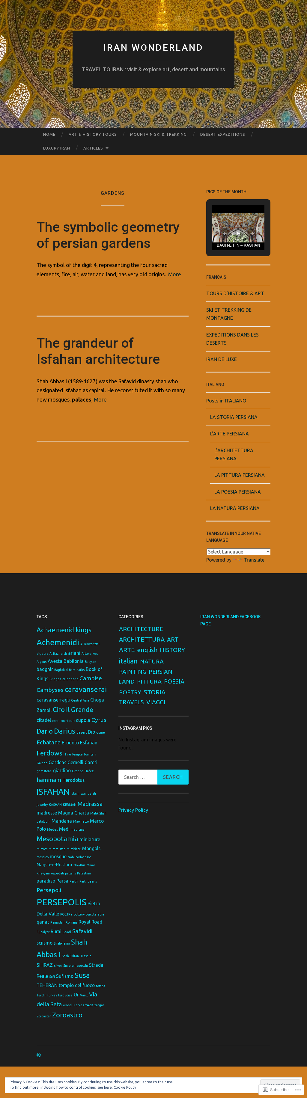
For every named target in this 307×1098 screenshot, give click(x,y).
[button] (224, 233)
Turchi (41, 995)
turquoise (65, 995)
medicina (78, 829)
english (147, 649)
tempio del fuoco (77, 985)
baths (80, 670)
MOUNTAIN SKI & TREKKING (158, 134)
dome (100, 732)
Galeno (42, 763)
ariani (74, 653)
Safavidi (82, 931)
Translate (254, 559)
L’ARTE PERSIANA (229, 433)
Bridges (55, 679)
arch (64, 653)
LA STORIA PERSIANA (234, 417)
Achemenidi (58, 642)
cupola (83, 720)
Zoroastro (67, 1015)
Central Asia (80, 700)
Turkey (52, 995)
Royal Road (90, 921)
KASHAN (55, 804)
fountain (90, 754)
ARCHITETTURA (142, 639)
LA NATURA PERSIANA (235, 508)
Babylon (90, 661)
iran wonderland (153, 47)
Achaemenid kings (64, 630)
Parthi (74, 881)
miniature (89, 839)
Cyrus (98, 720)
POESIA (174, 681)
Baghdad (61, 670)
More (174, 274)
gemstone (44, 771)
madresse (47, 812)
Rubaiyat (43, 932)
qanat (43, 921)
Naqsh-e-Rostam (54, 864)
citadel (44, 720)
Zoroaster (44, 1016)
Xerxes (78, 1005)
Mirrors (42, 849)
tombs (100, 986)
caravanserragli (53, 699)
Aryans (41, 661)
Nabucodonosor (79, 857)
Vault (84, 995)
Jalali (92, 793)
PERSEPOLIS (61, 902)
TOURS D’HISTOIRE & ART (235, 293)
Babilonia (74, 661)
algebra (42, 653)
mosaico (43, 857)
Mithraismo (57, 849)
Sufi (52, 976)
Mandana (62, 821)
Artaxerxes (90, 653)
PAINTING (132, 671)
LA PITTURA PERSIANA (239, 475)
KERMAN (69, 804)
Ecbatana (49, 742)
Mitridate (74, 849)
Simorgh (69, 965)
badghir (45, 669)
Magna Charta (73, 812)
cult (72, 721)
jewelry (42, 804)
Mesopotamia (57, 838)
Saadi (67, 932)
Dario (45, 731)
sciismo (44, 942)
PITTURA (149, 681)
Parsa (62, 880)
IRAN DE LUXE (221, 359)
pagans (70, 873)
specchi (82, 965)
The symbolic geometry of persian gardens (108, 235)
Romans (71, 922)
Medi (64, 829)
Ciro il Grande (73, 709)
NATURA (152, 661)
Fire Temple (74, 754)
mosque (58, 856)
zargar (99, 1005)
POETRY (66, 914)
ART (173, 639)
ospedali (57, 873)
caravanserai (86, 689)
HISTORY (172, 649)
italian (128, 661)
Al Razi (54, 653)
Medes (52, 829)
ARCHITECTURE (141, 629)
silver (58, 965)
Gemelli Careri (82, 762)
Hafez (89, 771)
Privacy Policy (133, 810)
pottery (79, 914)
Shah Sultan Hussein (76, 956)
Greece (77, 771)
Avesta (55, 661)
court (64, 721)
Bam (72, 670)
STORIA (154, 692)
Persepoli (49, 890)
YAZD (89, 1005)
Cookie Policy (125, 1087)
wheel (67, 1005)
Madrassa (90, 803)
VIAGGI (155, 702)
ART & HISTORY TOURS (93, 134)
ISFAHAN (53, 791)
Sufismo (64, 976)
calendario (70, 679)
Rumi (56, 931)
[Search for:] (153, 777)
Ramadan (57, 922)
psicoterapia (95, 914)
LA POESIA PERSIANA (237, 491)
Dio (91, 731)
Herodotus (73, 780)
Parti (82, 881)
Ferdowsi (50, 753)
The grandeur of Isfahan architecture (98, 351)
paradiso (46, 880)
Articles (93, 148)
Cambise (90, 678)
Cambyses (50, 690)
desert (81, 732)
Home (49, 134)
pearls (92, 881)
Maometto (81, 821)
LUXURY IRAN (56, 148)
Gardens (57, 762)
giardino (62, 770)
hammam (49, 779)
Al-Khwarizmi (90, 644)
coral (55, 721)
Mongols (91, 848)
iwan (83, 793)
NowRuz (79, 865)
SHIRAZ (45, 965)
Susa (82, 975)
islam (75, 793)
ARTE (127, 649)
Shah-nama (62, 943)
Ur (76, 994)
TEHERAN (47, 985)
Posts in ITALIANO (226, 400)
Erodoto (70, 742)
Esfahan (88, 742)
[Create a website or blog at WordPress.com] (39, 1055)
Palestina (84, 873)
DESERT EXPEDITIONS (222, 134)
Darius (64, 731)
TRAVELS (131, 702)
